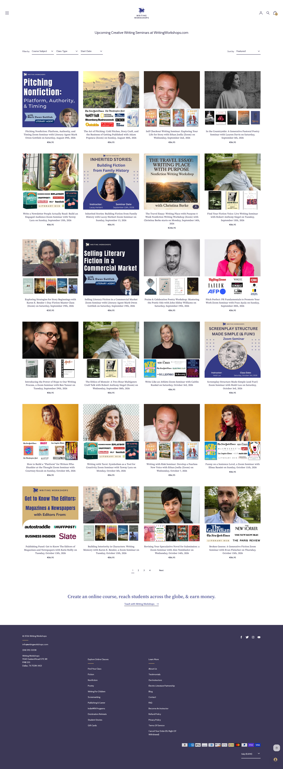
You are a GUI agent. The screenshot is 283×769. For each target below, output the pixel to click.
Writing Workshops (38, 636)
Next (161, 570)
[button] (275, 13)
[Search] (268, 13)
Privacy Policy (155, 720)
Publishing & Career (96, 702)
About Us (153, 668)
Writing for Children (96, 691)
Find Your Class (94, 668)
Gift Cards (92, 725)
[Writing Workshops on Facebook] (241, 637)
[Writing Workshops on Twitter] (247, 637)
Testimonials (155, 674)
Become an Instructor (158, 708)
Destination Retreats (97, 714)
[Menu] (7, 13)
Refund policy (155, 714)
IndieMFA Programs (96, 708)
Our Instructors (155, 680)
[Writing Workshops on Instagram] (253, 637)
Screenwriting (94, 697)
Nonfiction (93, 680)
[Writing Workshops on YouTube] (259, 637)
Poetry (91, 685)
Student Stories (95, 720)
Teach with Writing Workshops (139, 604)
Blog (151, 691)
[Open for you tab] (275, 759)
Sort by (230, 51)
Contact (152, 697)
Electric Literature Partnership (162, 685)
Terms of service (156, 725)
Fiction (91, 674)
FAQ (150, 702)
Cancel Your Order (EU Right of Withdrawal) (162, 733)
